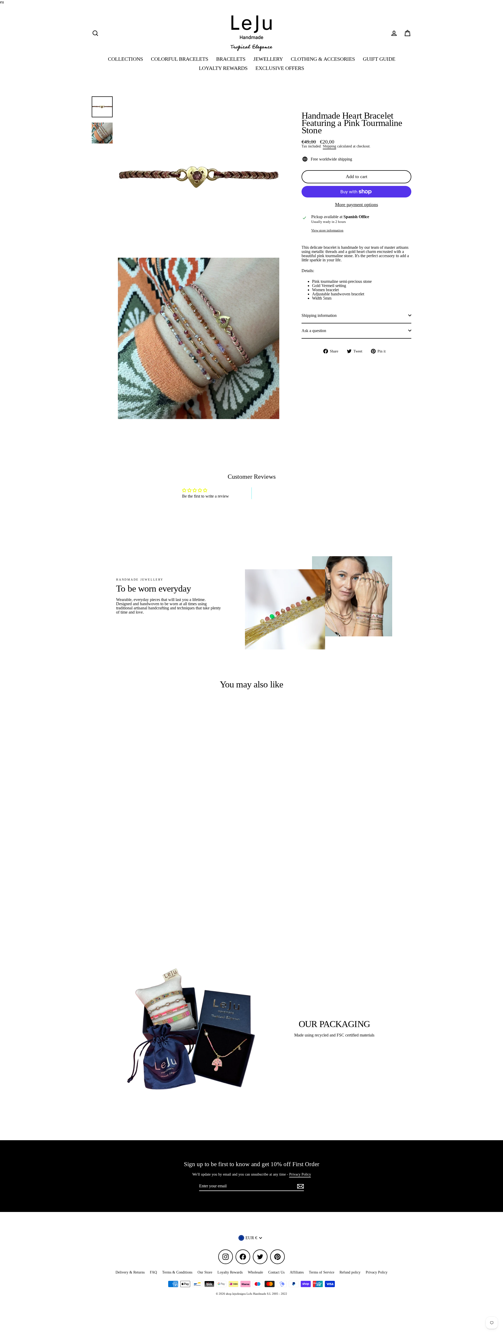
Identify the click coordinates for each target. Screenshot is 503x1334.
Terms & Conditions (177, 1272)
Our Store (205, 1272)
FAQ (153, 1272)
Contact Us (276, 1272)
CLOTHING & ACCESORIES (323, 59)
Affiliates (297, 1272)
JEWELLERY (268, 59)
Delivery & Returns (130, 1272)
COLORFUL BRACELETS (179, 59)
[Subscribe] (300, 1186)
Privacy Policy (300, 1174)
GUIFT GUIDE (379, 59)
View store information (327, 230)
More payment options (356, 204)
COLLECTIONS (125, 59)
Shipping (329, 146)
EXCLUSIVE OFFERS (279, 68)
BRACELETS (230, 59)
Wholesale (255, 1272)
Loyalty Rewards (230, 1272)
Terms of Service (321, 1272)
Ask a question (314, 330)
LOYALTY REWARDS (223, 68)
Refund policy (350, 1272)
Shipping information (319, 315)
